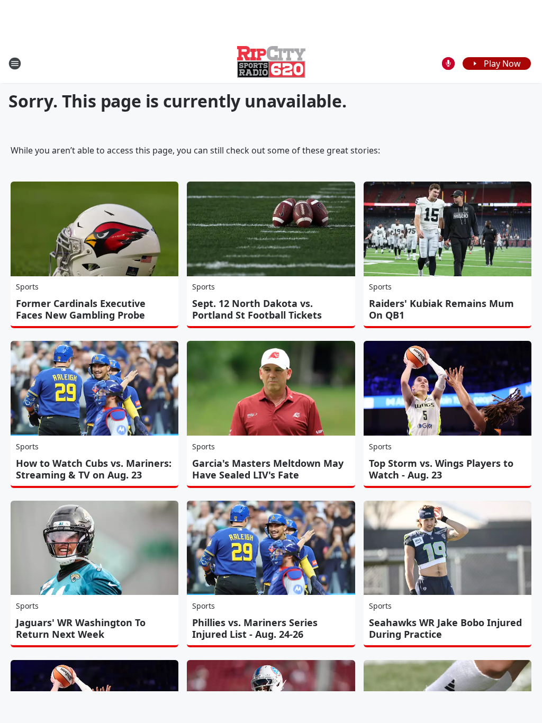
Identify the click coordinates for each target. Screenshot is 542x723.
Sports (27, 287)
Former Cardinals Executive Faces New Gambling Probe (81, 309)
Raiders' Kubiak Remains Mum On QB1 (441, 309)
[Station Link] (271, 63)
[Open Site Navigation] (14, 63)
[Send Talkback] (448, 63)
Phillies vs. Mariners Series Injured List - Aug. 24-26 (255, 628)
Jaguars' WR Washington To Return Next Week (81, 628)
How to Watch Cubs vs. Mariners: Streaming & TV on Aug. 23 (93, 469)
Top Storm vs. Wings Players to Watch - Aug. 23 (441, 469)
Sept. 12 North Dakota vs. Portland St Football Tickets (257, 309)
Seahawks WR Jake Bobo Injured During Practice (445, 628)
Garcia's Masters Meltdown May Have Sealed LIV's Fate (268, 469)
